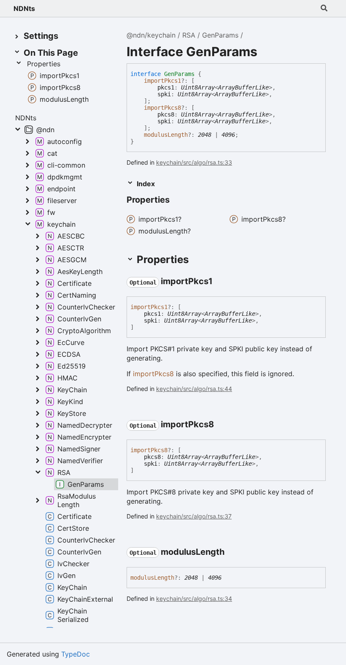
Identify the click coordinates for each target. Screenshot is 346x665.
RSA (188, 35)
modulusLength (166, 134)
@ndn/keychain (151, 35)
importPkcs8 (162, 107)
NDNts (24, 8)
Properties (43, 64)
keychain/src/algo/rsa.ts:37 (194, 516)
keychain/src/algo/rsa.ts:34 (194, 598)
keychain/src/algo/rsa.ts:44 (194, 388)
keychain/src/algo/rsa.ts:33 (194, 162)
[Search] (324, 8)
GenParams (220, 35)
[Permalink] (177, 200)
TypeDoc (75, 654)
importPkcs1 (162, 80)
